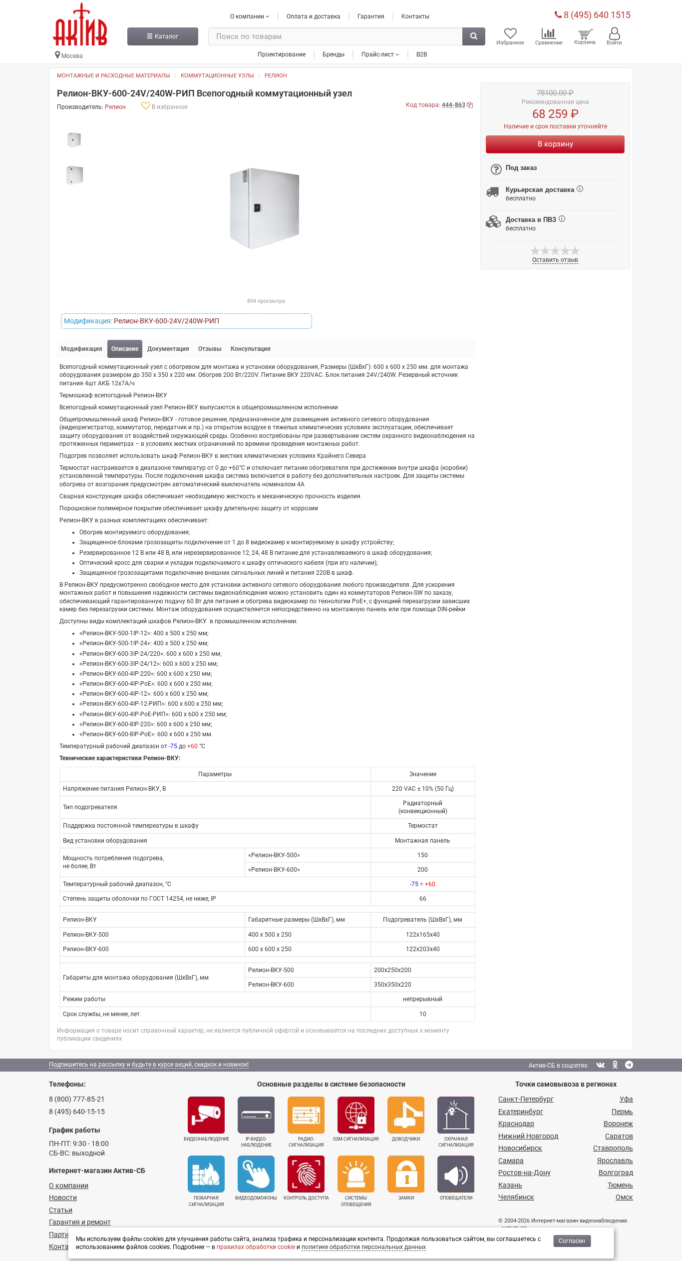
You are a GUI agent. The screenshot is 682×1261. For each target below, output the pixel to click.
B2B (421, 54)
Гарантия (370, 16)
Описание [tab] (124, 348)
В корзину (555, 143)
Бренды (333, 54)
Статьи (60, 1210)
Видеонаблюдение (206, 1139)
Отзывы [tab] (210, 348)
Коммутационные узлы (217, 75)
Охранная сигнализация (456, 1142)
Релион (276, 75)
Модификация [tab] (81, 348)
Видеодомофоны (256, 1198)
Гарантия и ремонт (80, 1222)
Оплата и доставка (314, 16)
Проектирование (282, 54)
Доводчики (406, 1139)
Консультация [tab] (251, 348)
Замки (406, 1198)
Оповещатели (456, 1198)
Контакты (415, 16)
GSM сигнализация (356, 1139)
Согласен (572, 1241)
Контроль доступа (306, 1198)
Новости (63, 1198)
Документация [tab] (168, 348)
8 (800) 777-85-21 (77, 1099)
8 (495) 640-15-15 (77, 1112)
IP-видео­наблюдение (256, 1142)
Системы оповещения (356, 1201)
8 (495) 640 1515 (596, 14)
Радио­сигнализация (306, 1142)
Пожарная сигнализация (206, 1201)
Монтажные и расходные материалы (113, 75)
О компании (68, 1186)
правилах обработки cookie (256, 1247)
